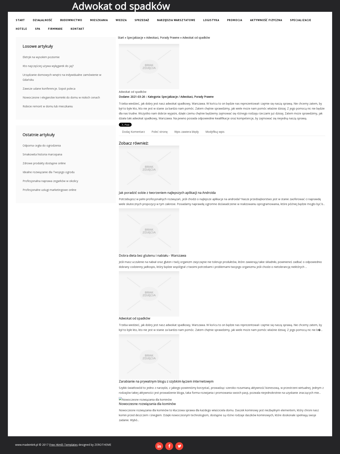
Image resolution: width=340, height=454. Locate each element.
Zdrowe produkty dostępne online (44, 163)
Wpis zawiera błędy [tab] (186, 132)
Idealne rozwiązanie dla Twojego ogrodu (49, 172)
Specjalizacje (135, 37)
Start (121, 37)
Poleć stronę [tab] (160, 132)
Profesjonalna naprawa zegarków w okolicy (50, 181)
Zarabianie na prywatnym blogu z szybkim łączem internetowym (166, 381)
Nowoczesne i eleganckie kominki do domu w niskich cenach (61, 97)
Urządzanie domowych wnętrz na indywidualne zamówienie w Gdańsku (62, 77)
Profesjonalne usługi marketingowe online (49, 190)
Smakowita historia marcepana (42, 154)
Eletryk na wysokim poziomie (41, 57)
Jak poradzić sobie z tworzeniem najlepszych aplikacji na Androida (167, 192)
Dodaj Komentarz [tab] (133, 132)
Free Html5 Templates (63, 445)
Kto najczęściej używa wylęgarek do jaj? (48, 66)
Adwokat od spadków (196, 37)
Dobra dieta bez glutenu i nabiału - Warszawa (152, 255)
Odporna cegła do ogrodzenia (42, 145)
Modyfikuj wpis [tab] (215, 132)
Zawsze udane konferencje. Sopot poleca (49, 88)
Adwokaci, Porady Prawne (162, 37)
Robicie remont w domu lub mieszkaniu (48, 106)
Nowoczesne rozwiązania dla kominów (147, 404)
